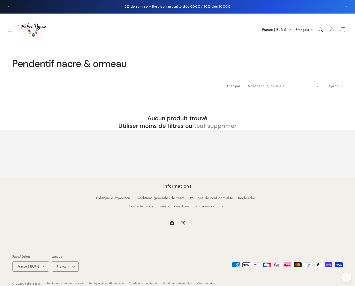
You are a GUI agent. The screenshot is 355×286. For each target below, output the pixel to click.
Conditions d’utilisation (143, 283)
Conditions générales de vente (160, 197)
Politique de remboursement (65, 283)
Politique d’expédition (177, 283)
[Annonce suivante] (346, 6)
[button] (10, 29)
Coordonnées (206, 283)
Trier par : (234, 85)
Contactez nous (141, 206)
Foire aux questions (174, 206)
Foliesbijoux (33, 284)
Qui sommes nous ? (210, 206)
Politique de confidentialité (211, 197)
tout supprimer (215, 126)
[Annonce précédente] (8, 6)
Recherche (246, 197)
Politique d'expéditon (113, 197)
